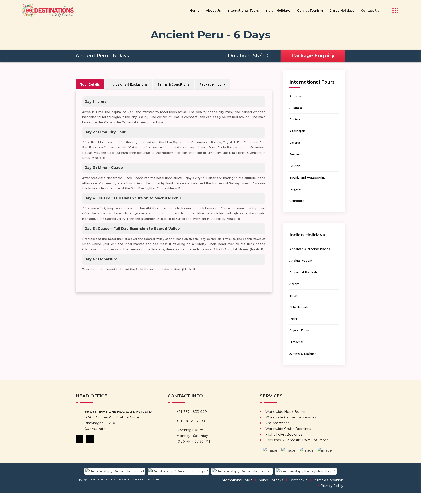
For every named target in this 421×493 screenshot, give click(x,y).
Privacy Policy (332, 486)
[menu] (394, 10)
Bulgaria (295, 189)
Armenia (295, 96)
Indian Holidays (278, 11)
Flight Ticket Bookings (283, 434)
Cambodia (296, 200)
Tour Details (90, 84)
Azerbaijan (297, 131)
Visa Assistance (277, 423)
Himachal (296, 342)
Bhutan (294, 166)
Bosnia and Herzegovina (307, 177)
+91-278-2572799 (191, 421)
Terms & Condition (328, 480)
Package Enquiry (312, 56)
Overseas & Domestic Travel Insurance (297, 440)
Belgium (295, 154)
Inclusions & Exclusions (129, 84)
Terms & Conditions (173, 84)
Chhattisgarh (298, 307)
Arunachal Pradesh (303, 272)
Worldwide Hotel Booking (287, 411)
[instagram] (90, 439)
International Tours (243, 11)
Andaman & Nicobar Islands (309, 249)
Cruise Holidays (341, 11)
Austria (294, 119)
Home (194, 11)
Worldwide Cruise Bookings (288, 429)
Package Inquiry (212, 84)
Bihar (293, 295)
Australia (295, 107)
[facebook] (80, 439)
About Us (213, 11)
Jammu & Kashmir (302, 353)
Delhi (293, 318)
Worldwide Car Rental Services (290, 417)
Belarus (295, 142)
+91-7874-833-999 (192, 411)
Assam (294, 284)
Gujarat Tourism (310, 11)
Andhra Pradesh (301, 260)
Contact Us (370, 11)
